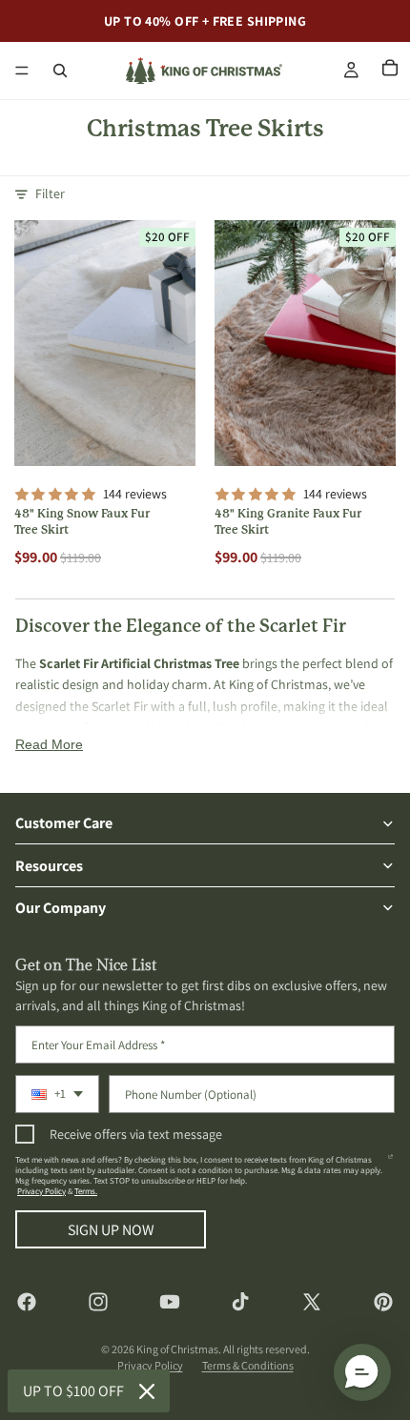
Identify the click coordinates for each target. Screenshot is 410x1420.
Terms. (85, 1191)
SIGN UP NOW (111, 1230)
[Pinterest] (383, 1301)
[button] (362, 1372)
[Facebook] (26, 1301)
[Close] (146, 1391)
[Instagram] (98, 1301)
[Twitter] (311, 1301)
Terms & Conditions (248, 1365)
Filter (50, 193)
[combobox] (57, 1094)
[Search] (60, 70)
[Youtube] (169, 1301)
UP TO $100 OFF (73, 1391)
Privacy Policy (41, 1191)
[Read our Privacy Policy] (390, 1163)
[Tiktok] (240, 1301)
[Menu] (22, 70)
